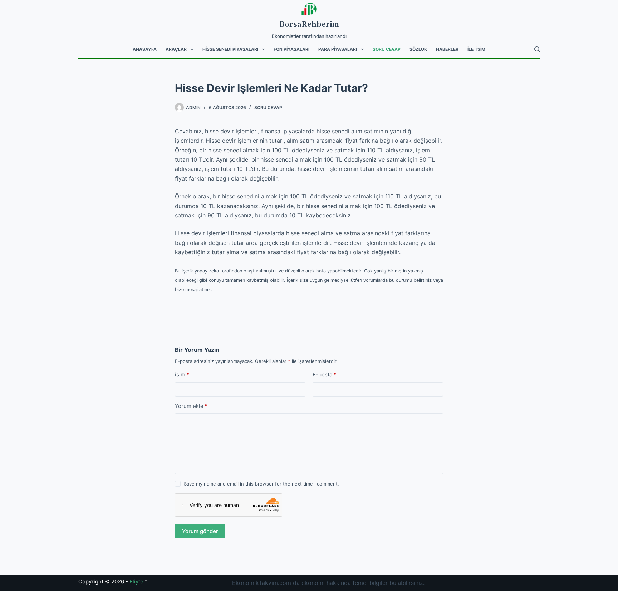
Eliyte (136, 581)
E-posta (324, 374)
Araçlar (176, 49)
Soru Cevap (387, 49)
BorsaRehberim (309, 24)
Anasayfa (145, 49)
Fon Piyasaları (291, 49)
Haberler (447, 49)
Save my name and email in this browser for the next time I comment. (261, 484)
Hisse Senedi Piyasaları (230, 49)
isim (182, 374)
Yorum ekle (191, 406)
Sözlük (418, 49)
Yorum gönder (200, 531)
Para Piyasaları (337, 49)
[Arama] (537, 49)
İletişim (476, 49)
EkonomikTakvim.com (261, 582)
